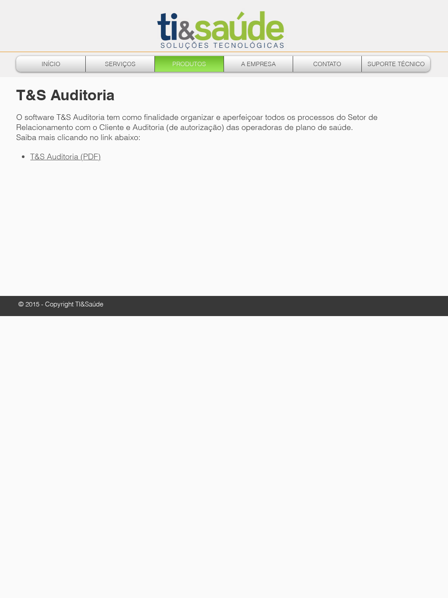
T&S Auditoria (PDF (65, 156)
